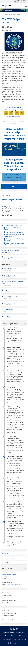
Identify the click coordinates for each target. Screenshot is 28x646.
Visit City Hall (5, 562)
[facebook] (11, 629)
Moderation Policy (9, 635)
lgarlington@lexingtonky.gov (13, 620)
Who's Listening (7, 568)
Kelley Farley (5, 592)
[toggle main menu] (25, 5)
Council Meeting (8, 309)
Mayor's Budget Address (10, 268)
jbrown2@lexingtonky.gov (13, 584)
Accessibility (18, 635)
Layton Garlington (7, 611)
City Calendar (5, 553)
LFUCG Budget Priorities (12, 199)
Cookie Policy (16, 639)
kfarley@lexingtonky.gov (13, 603)
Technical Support (6, 639)
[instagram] (17, 629)
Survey (14, 186)
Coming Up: (6, 264)
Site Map (23, 639)
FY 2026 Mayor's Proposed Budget (13, 225)
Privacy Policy (19, 632)
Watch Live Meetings (7, 558)
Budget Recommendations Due (12, 290)
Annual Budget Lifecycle (10, 324)
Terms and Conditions (9, 632)
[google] (14, 629)
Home (5, 14)
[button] (3, 27)
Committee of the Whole (10, 275)
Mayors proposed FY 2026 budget (15, 232)
